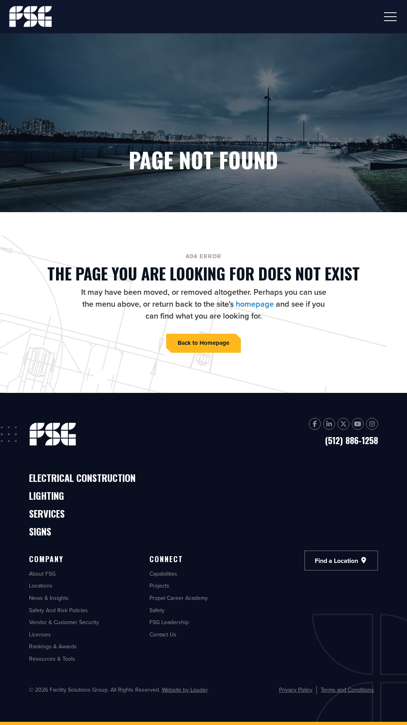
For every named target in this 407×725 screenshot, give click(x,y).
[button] (390, 17)
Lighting (46, 496)
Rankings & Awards (53, 646)
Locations (40, 586)
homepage (255, 303)
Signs (40, 532)
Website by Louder (184, 690)
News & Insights (49, 598)
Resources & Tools (52, 659)
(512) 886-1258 (351, 440)
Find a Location (337, 560)
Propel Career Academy (178, 598)
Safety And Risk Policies (58, 610)
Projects (159, 586)
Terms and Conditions (347, 690)
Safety (157, 610)
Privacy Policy (295, 690)
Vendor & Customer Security (64, 622)
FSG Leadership (169, 622)
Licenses (40, 634)
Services (47, 514)
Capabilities (163, 574)
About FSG (42, 574)
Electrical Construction (82, 478)
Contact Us (162, 634)
